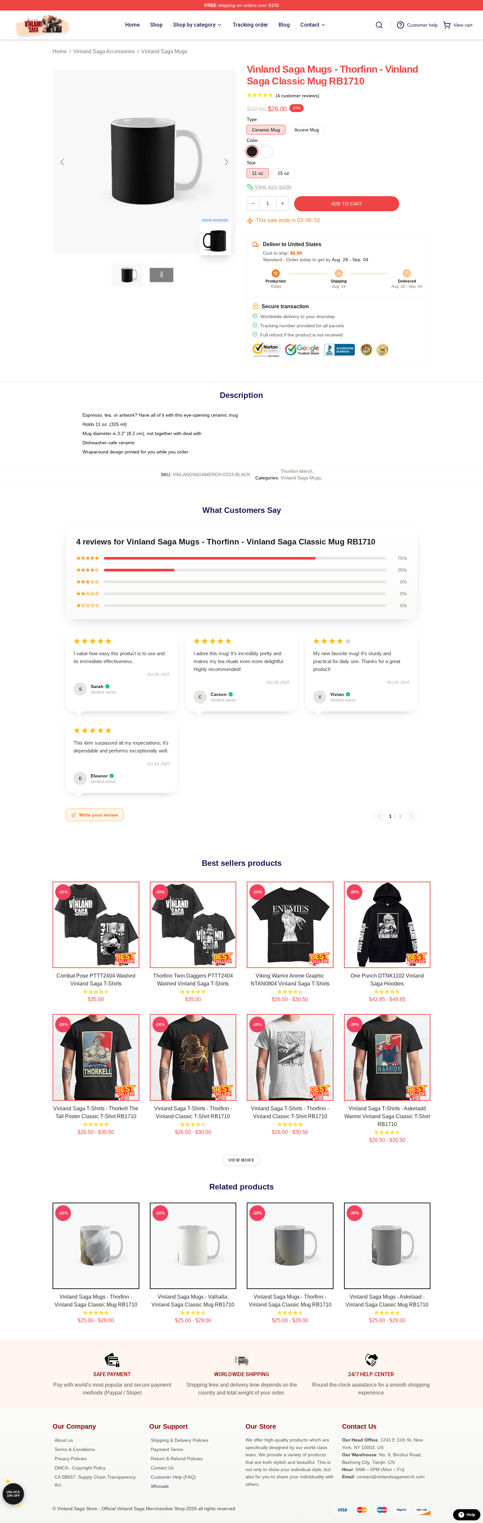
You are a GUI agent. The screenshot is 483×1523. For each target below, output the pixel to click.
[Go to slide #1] (127, 275)
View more (241, 1160)
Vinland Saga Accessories (104, 51)
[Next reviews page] (411, 816)
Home (60, 51)
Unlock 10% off (13, 1493)
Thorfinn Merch (296, 471)
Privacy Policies (71, 1458)
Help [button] (471, 1514)
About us (64, 1440)
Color (252, 140)
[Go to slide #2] (161, 275)
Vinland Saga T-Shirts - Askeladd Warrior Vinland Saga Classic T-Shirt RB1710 (387, 1116)
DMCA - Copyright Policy (80, 1467)
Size (251, 162)
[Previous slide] (63, 162)
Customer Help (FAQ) (173, 1477)
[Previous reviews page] (379, 816)
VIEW (96, 961)
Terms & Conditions (75, 1449)
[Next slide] (226, 162)
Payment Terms (167, 1449)
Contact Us (162, 1467)
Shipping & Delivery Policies (179, 1440)
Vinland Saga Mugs (164, 51)
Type (252, 119)
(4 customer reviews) (297, 95)
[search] (379, 25)
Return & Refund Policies (177, 1458)
